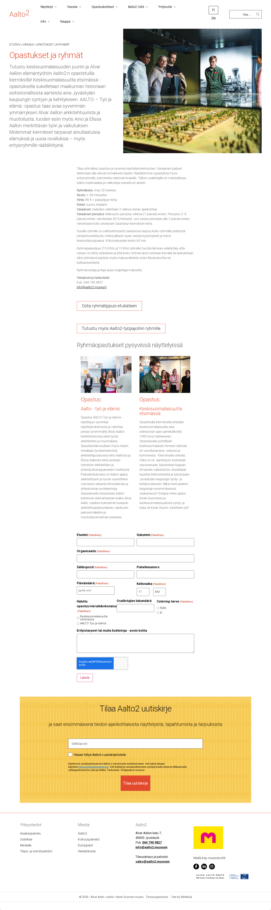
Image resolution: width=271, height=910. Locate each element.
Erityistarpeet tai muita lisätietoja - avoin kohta (112, 630)
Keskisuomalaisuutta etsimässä (94, 618)
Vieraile (28, 44)
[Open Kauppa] (73, 21)
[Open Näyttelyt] (55, 7)
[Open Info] (48, 21)
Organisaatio (93, 551)
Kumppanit (85, 845)
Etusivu (14, 44)
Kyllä (163, 607)
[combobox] (244, 14)
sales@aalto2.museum (153, 861)
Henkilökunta (87, 851)
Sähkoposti (92, 567)
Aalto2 (82, 833)
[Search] (257, 14)
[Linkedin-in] (204, 866)
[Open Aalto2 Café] (146, 7)
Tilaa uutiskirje (135, 783)
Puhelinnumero (148, 567)
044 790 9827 (152, 842)
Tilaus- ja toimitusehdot (36, 851)
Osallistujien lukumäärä (134, 601)
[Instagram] (212, 866)
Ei (161, 612)
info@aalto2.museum (151, 847)
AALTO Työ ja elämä (93, 623)
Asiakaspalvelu (30, 833)
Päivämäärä (92, 583)
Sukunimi (150, 535)
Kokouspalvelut (88, 839)
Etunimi (89, 535)
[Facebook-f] (196, 866)
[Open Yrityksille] (174, 7)
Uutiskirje (26, 839)
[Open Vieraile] (80, 7)
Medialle (26, 845)
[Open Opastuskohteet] (116, 7)
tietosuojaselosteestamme (93, 767)
